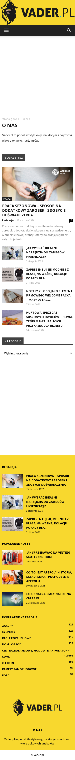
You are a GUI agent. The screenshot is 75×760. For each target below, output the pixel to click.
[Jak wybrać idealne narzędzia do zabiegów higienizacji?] (12, 253)
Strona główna (10, 119)
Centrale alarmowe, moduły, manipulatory (35, 650)
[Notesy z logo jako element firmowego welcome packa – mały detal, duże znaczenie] (12, 296)
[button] (69, 30)
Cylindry (8, 632)
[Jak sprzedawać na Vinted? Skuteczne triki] (12, 557)
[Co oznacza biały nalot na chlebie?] (12, 599)
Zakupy (7, 626)
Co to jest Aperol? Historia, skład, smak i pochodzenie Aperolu (49, 576)
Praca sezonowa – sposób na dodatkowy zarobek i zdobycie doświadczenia (34, 210)
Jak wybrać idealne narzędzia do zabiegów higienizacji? (45, 252)
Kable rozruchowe (16, 638)
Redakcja (8, 220)
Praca (7, 199)
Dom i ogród (11, 644)
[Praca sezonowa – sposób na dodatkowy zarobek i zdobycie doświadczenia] (37, 184)
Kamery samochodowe (19, 669)
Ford (6, 675)
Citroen (8, 663)
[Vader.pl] (37, 12)
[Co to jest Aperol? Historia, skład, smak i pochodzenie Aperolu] (12, 577)
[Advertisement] (37, 75)
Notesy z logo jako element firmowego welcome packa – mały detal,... (49, 295)
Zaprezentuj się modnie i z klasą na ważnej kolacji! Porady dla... (47, 273)
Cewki (6, 657)
